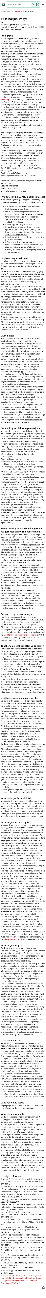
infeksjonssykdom (32, 544)
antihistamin (13, 479)
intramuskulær (7, 1034)
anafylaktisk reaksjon (33, 419)
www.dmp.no (6, 99)
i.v (41, 150)
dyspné (19, 441)
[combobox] (19, 5)
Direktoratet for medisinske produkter (27, 89)
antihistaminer (7, 464)
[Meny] (43, 4)
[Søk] (33, 5)
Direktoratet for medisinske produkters (17, 627)
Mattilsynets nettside (15, 939)
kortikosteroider (37, 477)
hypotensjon (34, 441)
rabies (18, 1222)
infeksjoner (15, 891)
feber (3, 784)
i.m (2, 153)
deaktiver (17, 11)
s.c (10, 153)
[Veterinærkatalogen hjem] (3, 4)
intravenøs (36, 135)
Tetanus (4, 1043)
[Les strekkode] (37, 5)
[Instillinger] (43, 1288)
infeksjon (20, 736)
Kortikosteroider (8, 492)
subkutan (21, 1034)
